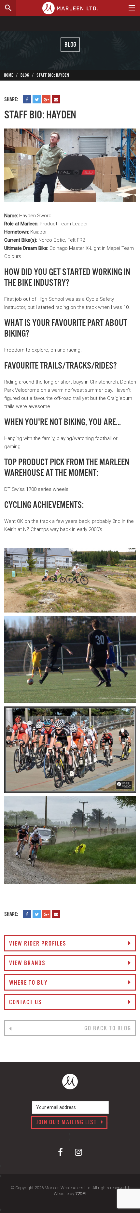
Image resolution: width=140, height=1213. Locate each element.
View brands (27, 963)
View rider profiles (37, 944)
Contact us (25, 1003)
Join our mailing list (67, 1123)
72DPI (80, 1193)
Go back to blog (107, 1029)
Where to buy (28, 983)
